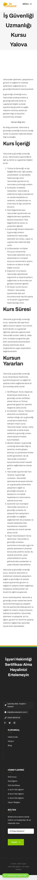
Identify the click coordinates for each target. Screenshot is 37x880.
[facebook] (5, 723)
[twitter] (10, 723)
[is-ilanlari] (20, 749)
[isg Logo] (10, 3)
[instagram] (14, 723)
